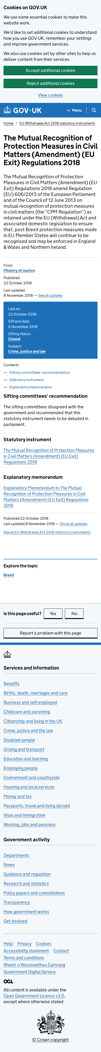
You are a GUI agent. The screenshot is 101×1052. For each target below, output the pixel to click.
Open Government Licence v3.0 (34, 995)
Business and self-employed (30, 702)
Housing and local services (29, 787)
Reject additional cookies (51, 83)
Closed (14, 339)
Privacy (24, 943)
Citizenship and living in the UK (33, 721)
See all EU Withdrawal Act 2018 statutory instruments (47, 532)
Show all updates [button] (73, 524)
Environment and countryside (32, 777)
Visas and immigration (24, 815)
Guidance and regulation (27, 874)
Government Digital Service (30, 971)
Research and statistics (26, 883)
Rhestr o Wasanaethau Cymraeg (34, 964)
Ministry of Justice (19, 270)
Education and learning (26, 758)
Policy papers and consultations (34, 893)
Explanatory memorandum (30, 387)
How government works (26, 911)
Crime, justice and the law (28, 730)
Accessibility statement (26, 950)
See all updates (50, 295)
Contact (61, 950)
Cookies (43, 943)
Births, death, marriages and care (36, 693)
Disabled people (19, 740)
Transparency (17, 902)
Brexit (9, 575)
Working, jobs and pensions (30, 824)
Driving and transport (24, 749)
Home (8, 123)
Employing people (21, 768)
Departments (16, 855)
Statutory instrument (26, 380)
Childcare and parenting (27, 711)
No (77, 613)
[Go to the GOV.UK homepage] (23, 110)
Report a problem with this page (50, 633)
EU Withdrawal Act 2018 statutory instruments (57, 123)
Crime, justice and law (27, 351)
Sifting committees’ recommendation (39, 372)
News (9, 864)
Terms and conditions (24, 957)
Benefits (11, 683)
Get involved (15, 921)
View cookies (50, 95)
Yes (56, 613)
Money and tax (18, 796)
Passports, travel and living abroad (37, 805)
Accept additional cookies (50, 70)
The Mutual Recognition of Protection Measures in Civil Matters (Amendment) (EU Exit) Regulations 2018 (49, 456)
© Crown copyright (50, 1039)
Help (8, 943)
